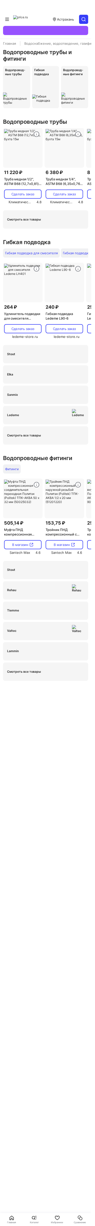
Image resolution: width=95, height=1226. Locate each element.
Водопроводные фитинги (37, 458)
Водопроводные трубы (35, 121)
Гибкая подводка (27, 242)
